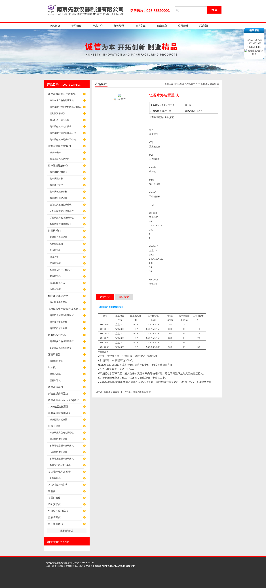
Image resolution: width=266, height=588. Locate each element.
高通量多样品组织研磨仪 (62, 341)
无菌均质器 (54, 354)
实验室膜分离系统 (58, 393)
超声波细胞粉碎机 (58, 191)
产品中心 (98, 25)
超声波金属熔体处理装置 (62, 315)
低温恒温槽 (55, 263)
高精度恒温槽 (56, 243)
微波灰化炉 (55, 152)
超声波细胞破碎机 (58, 198)
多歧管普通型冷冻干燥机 (62, 445)
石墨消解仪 (54, 497)
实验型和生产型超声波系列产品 (65, 308)
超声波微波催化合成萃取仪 (63, 133)
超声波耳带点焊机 (58, 322)
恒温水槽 (54, 256)
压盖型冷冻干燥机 (58, 452)
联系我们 (204, 25)
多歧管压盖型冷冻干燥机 (62, 458)
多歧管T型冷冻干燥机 (60, 465)
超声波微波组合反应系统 (62, 93)
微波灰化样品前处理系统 (62, 100)
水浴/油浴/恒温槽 (57, 484)
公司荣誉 (183, 25)
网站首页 (55, 25)
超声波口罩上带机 (58, 328)
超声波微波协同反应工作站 (63, 139)
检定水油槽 (55, 289)
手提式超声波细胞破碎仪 (62, 217)
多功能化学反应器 (58, 302)
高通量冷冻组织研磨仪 (60, 348)
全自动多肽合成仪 (58, 510)
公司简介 (76, 25)
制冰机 (52, 367)
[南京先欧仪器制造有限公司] (107, 11)
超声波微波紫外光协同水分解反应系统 (67, 107)
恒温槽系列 (54, 230)
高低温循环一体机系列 (60, 269)
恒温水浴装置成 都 (142, 391)
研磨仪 (52, 491)
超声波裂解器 (56, 178)
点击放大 (121, 99)
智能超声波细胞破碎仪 (60, 204)
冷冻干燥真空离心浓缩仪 (62, 432)
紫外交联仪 (54, 504)
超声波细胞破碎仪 (58, 165)
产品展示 (190, 84)
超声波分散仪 (56, 185)
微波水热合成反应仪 (59, 120)
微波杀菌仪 (54, 517)
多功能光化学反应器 (59, 471)
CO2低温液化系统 (58, 406)
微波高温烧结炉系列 (59, 146)
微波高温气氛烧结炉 (59, 159)
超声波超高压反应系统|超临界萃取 (65, 400)
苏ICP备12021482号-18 (113, 566)
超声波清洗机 (55, 387)
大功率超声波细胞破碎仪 (62, 211)
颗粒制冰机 (55, 374)
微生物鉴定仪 (55, 523)
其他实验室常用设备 (59, 413)
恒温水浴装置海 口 (113, 391)
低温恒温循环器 (57, 283)
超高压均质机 (56, 361)
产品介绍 (105, 296)
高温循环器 (55, 276)
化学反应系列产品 (58, 295)
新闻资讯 (119, 25)
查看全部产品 (66, 530)
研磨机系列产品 (57, 334)
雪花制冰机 (55, 380)
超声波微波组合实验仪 (60, 126)
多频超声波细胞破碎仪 (60, 224)
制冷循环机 (55, 250)
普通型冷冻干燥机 (58, 439)
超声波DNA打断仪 (58, 172)
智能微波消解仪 (57, 113)
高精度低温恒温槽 (58, 237)
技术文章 (140, 25)
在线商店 (162, 25)
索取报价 (124, 296)
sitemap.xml (88, 562)
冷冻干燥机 (54, 426)
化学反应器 (55, 478)
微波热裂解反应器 (58, 419)
